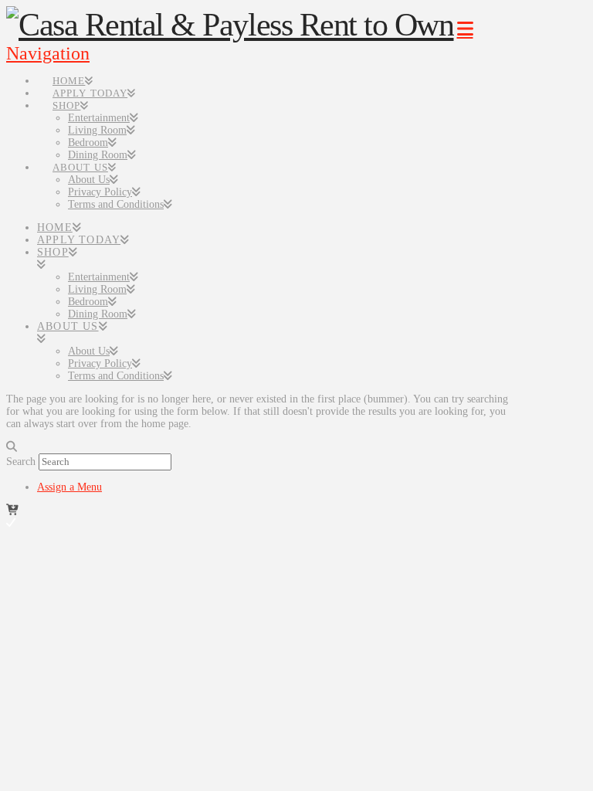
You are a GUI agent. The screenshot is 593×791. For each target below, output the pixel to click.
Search (21, 461)
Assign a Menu (69, 487)
